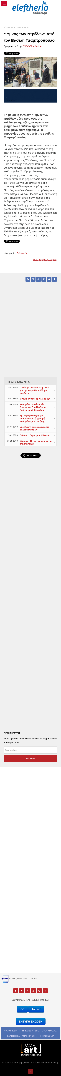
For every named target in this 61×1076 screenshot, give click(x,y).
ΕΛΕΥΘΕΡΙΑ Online (32, 46)
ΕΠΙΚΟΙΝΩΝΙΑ (47, 1036)
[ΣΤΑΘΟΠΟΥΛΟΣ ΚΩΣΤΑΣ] (30, 1049)
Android (36, 1009)
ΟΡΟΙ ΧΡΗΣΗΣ (49, 1030)
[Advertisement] (30, 543)
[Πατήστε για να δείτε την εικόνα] (30, 72)
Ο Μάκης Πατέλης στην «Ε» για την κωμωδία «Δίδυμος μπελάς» (34, 390)
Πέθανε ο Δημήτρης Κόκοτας (35, 435)
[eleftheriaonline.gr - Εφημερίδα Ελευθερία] (30, 8)
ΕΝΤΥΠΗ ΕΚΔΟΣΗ (30, 1021)
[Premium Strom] (30, 95)
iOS (22, 1009)
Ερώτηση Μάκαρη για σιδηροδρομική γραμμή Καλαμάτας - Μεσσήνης (32, 418)
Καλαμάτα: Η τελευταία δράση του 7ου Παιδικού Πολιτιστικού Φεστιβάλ (33, 407)
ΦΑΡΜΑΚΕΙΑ (10, 1030)
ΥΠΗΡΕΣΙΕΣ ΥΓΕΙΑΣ (29, 1030)
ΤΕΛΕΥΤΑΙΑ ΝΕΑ (18, 382)
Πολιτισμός (22, 253)
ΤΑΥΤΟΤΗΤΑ (13, 1036)
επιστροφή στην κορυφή (45, 259)
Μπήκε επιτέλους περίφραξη (35, 398)
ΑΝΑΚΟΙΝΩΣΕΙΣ (30, 1036)
